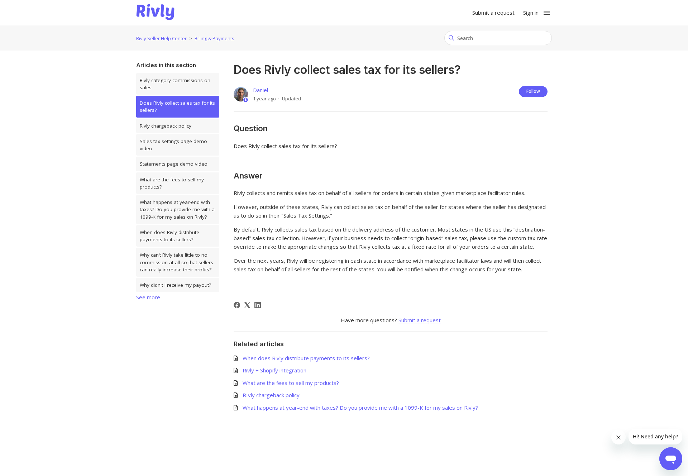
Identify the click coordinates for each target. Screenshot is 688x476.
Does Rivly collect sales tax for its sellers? (177, 106)
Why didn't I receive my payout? (175, 285)
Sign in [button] (531, 12)
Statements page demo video (173, 164)
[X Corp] (247, 305)
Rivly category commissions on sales (175, 84)
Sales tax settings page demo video (173, 145)
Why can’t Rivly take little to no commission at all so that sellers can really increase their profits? (176, 262)
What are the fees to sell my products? (172, 183)
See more (148, 297)
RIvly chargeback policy (165, 126)
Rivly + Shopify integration (274, 370)
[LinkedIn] (257, 305)
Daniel (260, 90)
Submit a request (493, 12)
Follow (533, 91)
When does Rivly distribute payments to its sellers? (169, 236)
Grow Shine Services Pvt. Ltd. (329, 455)
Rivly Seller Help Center (161, 38)
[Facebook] (237, 305)
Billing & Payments (214, 38)
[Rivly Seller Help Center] (155, 13)
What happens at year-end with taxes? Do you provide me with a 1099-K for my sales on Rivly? (177, 209)
